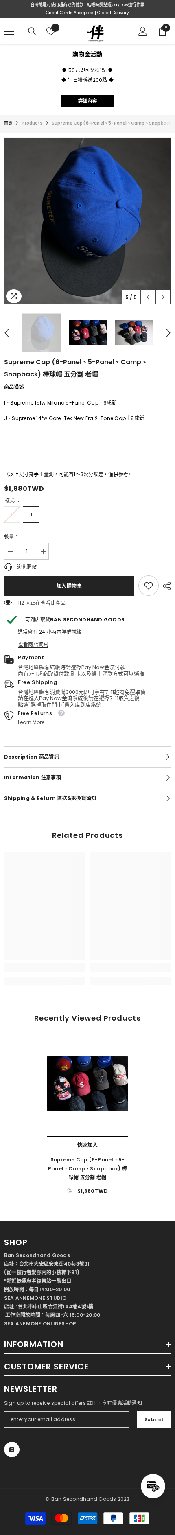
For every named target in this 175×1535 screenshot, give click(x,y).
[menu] (9, 31)
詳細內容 (87, 101)
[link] (148, 585)
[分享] (165, 586)
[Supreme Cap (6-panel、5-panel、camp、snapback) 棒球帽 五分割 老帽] (87, 1083)
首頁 (8, 123)
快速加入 (87, 1144)
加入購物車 (69, 585)
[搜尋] (32, 31)
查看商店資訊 (33, 644)
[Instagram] (12, 1449)
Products (32, 123)
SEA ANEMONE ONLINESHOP (40, 1323)
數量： (11, 537)
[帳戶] (142, 31)
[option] (87, 221)
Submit (154, 1419)
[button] (148, 297)
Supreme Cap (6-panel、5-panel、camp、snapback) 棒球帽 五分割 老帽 (87, 1168)
